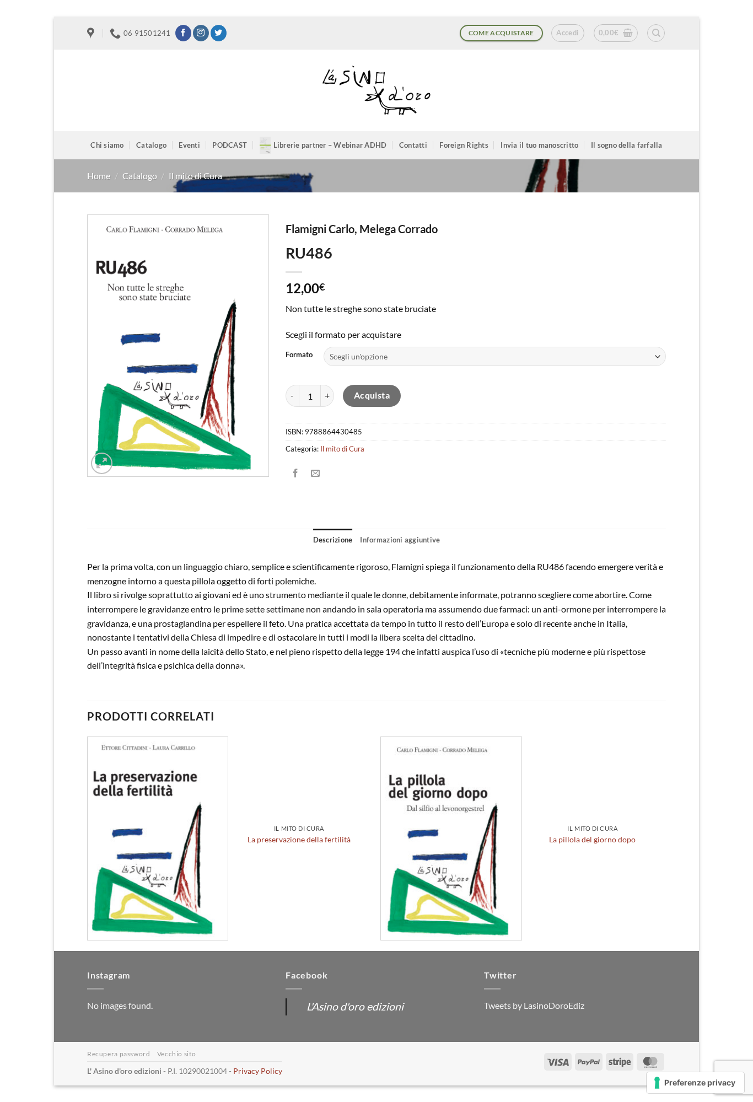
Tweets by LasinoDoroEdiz (534, 1005)
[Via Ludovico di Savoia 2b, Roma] (92, 33)
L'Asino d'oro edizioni (355, 1006)
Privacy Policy (257, 1071)
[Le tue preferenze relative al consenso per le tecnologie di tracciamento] (695, 1082)
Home (98, 175)
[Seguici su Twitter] (219, 33)
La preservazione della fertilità (299, 839)
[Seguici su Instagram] (201, 33)
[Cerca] (656, 33)
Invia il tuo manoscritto (539, 145)
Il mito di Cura (195, 175)
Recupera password (118, 1054)
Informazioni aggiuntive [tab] (400, 539)
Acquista (372, 395)
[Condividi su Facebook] (296, 474)
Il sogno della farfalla (627, 145)
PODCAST (229, 145)
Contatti (413, 145)
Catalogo (151, 145)
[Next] (662, 842)
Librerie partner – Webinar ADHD (330, 145)
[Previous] (87, 842)
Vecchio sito (176, 1054)
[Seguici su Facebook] (183, 33)
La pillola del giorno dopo (592, 839)
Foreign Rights (463, 145)
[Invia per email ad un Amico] (315, 474)
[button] (567, 33)
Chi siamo (106, 145)
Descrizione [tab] (333, 539)
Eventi (189, 145)
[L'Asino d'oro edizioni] (376, 91)
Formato (299, 355)
